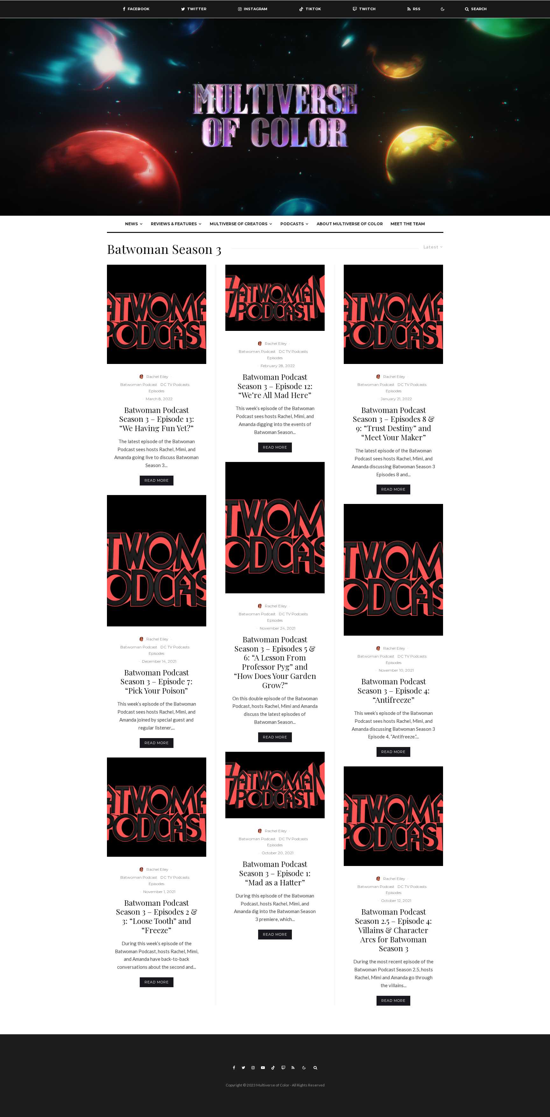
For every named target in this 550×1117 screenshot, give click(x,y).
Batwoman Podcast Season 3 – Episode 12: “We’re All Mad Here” (275, 386)
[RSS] (293, 1068)
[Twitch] (283, 1068)
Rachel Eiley (157, 376)
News (131, 223)
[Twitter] (243, 1068)
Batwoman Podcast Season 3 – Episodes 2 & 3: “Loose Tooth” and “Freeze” (156, 916)
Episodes (156, 390)
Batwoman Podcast (138, 384)
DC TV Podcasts (174, 384)
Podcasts (292, 223)
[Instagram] (253, 1068)
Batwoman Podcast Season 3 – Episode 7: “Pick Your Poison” (156, 681)
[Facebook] (234, 1068)
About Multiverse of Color (350, 223)
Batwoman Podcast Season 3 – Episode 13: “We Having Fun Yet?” (156, 419)
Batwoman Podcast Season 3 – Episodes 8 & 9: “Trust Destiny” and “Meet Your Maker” (393, 423)
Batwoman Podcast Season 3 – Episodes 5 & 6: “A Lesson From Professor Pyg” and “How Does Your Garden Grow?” (275, 662)
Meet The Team (408, 223)
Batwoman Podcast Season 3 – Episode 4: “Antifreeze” (393, 690)
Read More (157, 480)
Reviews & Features (174, 223)
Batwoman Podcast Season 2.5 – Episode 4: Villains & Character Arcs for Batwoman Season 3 (393, 930)
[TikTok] (273, 1068)
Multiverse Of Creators (238, 223)
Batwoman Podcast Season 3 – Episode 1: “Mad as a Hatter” (275, 873)
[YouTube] (263, 1068)
